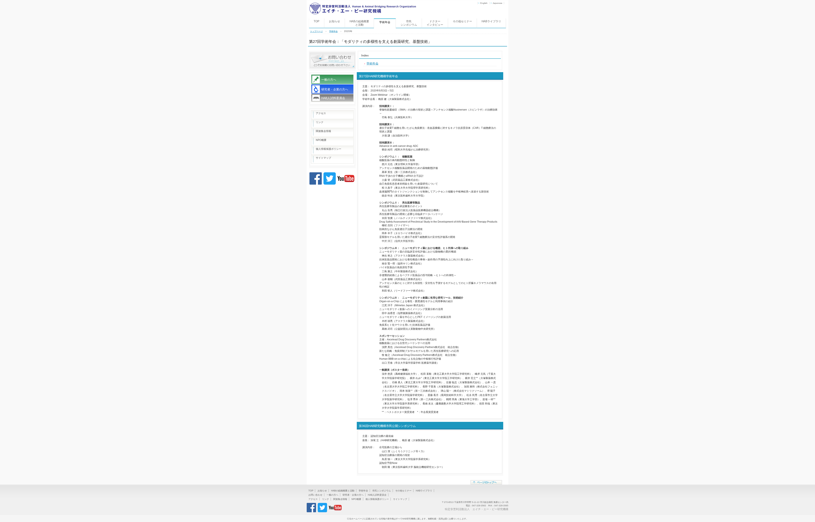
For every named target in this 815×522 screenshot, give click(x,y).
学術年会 (333, 31)
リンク (319, 122)
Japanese (497, 3)
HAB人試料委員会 (333, 98)
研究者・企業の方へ (334, 89)
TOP (316, 21)
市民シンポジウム (408, 23)
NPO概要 (321, 140)
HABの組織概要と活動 (359, 23)
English (484, 3)
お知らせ (334, 21)
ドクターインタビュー (435, 23)
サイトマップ (323, 157)
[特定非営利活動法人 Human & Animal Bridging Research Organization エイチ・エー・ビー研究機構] (362, 4)
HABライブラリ (491, 21)
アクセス (321, 113)
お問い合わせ (315, 495)
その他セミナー (462, 21)
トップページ (316, 31)
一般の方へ (328, 79)
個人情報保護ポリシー (328, 148)
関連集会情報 (323, 131)
